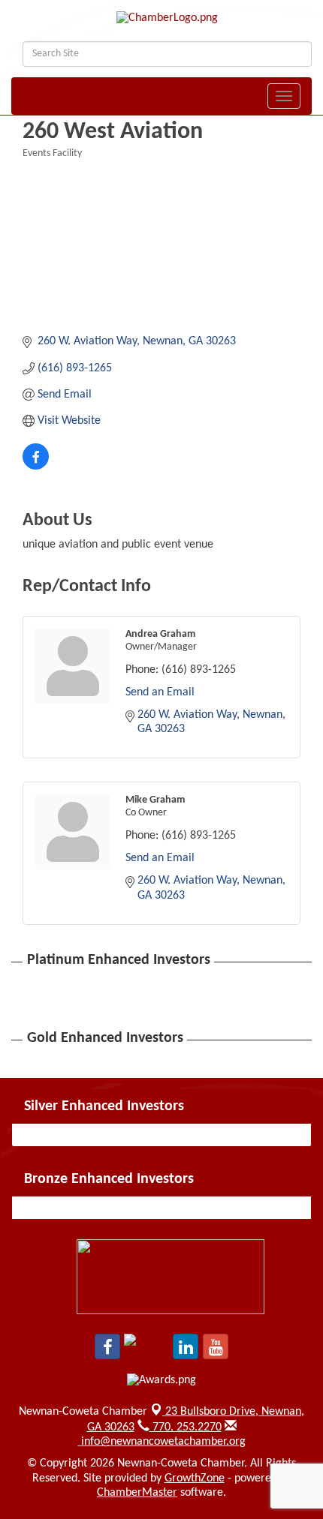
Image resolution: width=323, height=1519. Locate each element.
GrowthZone (195, 1478)
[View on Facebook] (36, 467)
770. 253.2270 (185, 1427)
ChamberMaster (137, 1493)
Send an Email (160, 692)
